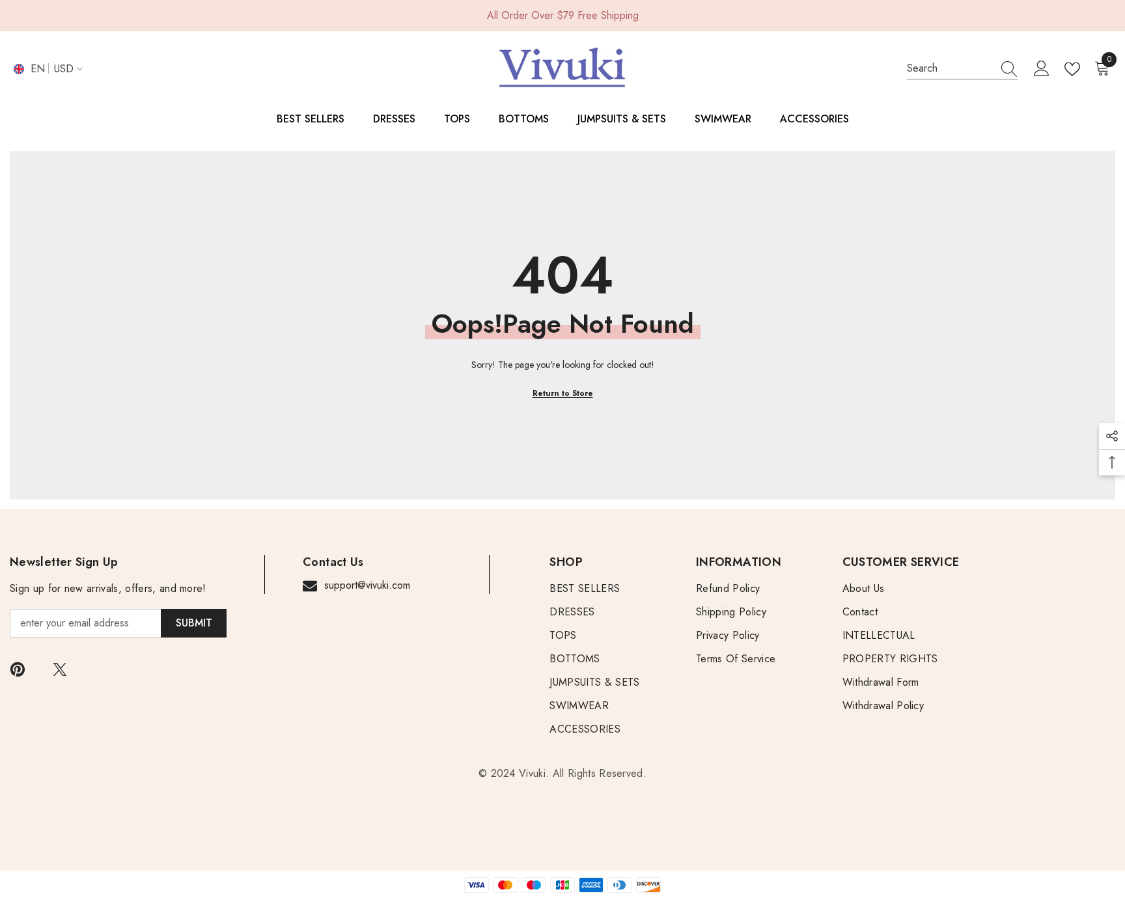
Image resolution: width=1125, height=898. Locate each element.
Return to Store (563, 393)
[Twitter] (60, 669)
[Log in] (1041, 69)
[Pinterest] (17, 669)
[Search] (962, 68)
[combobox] (950, 68)
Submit (194, 622)
